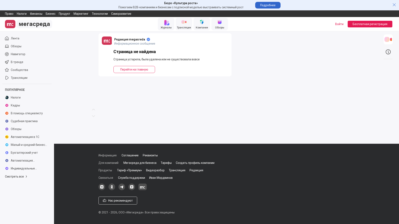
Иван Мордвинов (161, 177)
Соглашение (130, 155)
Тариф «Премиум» (129, 170)
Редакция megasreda (129, 39)
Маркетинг (81, 13)
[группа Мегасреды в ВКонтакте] (102, 189)
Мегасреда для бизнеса (139, 162)
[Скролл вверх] (94, 56)
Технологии (100, 13)
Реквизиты (150, 155)
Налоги (22, 13)
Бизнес (50, 13)
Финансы (36, 13)
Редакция (196, 170)
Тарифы (166, 162)
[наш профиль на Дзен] (131, 189)
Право (9, 13)
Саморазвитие (121, 13)
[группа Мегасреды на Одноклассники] (111, 189)
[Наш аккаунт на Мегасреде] (142, 189)
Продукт (64, 13)
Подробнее (268, 5)
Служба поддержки (131, 177)
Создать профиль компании (195, 162)
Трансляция (177, 170)
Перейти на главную (134, 69)
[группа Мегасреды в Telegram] (121, 189)
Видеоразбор (155, 170)
